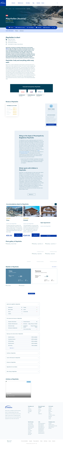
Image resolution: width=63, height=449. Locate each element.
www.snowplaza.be (41, 424)
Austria (10, 8)
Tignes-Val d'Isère (30, 424)
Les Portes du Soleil (31, 425)
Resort (11, 27)
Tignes (50, 412)
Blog (28, 412)
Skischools (47, 27)
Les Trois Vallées (30, 423)
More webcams (31, 293)
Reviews (39, 27)
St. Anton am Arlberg (52, 415)
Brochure (22, 30)
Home (7, 8)
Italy (39, 412)
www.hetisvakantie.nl (41, 433)
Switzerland (40, 413)
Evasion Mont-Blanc (31, 427)
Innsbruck (50, 413)
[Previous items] (7, 27)
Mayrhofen (50, 416)
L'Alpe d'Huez (30, 433)
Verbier (50, 418)
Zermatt (50, 417)
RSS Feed (50, 428)
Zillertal (7, 48)
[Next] (56, 204)
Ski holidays (31, 27)
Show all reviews (51, 124)
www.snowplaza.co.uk (41, 427)
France (39, 411)
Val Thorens (50, 411)
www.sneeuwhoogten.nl (41, 423)
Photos (16, 30)
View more (11, 348)
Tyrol (13, 8)
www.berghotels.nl (41, 430)
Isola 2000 (29, 434)
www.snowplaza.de (41, 425)
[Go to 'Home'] (3, 3)
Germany (39, 410)
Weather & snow (21, 27)
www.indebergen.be (41, 428)
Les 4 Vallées (30, 430)
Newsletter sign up (51, 424)
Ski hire (55, 27)
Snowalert (50, 423)
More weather (54, 266)
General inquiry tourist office (53, 425)
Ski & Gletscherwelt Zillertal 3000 (20, 8)
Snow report (30, 410)
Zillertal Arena (30, 161)
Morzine (50, 410)
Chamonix (50, 407)
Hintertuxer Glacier (24, 153)
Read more (31, 194)
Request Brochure (51, 427)
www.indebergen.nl (41, 429)
